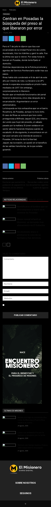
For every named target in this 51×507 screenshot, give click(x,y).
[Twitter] (11, 38)
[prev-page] (4, 244)
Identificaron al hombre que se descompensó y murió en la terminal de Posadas (32, 209)
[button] (4, 3)
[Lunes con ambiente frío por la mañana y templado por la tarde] (9, 435)
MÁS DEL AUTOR (36, 200)
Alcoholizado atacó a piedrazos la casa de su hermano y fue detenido (29, 235)
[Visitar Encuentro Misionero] (25, 364)
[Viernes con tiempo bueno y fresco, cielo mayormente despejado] (9, 448)
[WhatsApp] (23, 38)
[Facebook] (5, 38)
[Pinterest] (17, 38)
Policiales (12, 10)
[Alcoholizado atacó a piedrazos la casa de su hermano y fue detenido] (9, 234)
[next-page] (8, 244)
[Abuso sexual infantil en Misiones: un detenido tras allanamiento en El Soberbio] (9, 222)
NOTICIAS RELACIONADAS (15, 200)
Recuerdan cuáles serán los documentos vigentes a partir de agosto (37, 185)
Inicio (4, 10)
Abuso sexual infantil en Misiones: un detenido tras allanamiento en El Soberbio (31, 222)
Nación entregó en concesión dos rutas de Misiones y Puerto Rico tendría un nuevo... (32, 420)
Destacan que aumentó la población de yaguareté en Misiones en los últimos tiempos (14, 186)
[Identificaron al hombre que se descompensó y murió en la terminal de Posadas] (9, 209)
